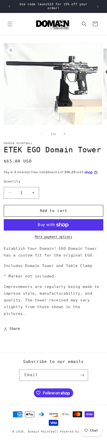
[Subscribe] (82, 375)
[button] (9, 23)
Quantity (12, 181)
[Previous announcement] (9, 6)
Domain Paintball (43, 431)
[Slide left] (42, 133)
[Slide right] (64, 133)
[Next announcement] (97, 6)
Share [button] (14, 329)
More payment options (53, 237)
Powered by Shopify (77, 431)
